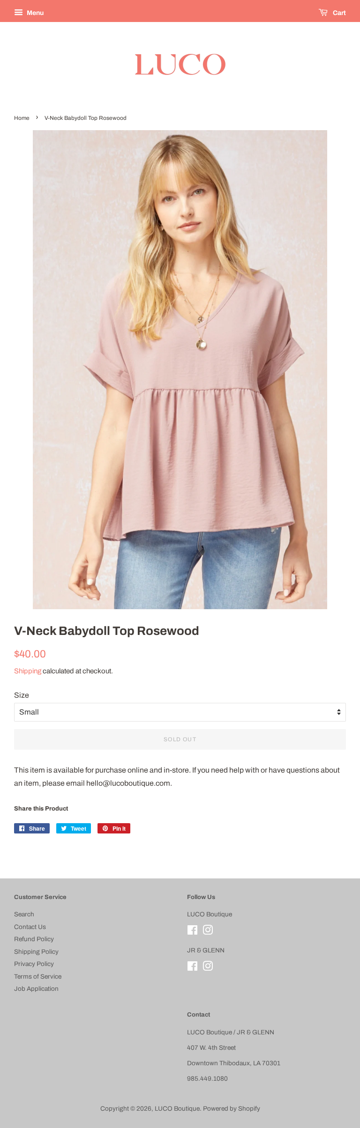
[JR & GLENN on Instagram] (207, 968)
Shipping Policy (36, 951)
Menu (34, 12)
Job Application (36, 988)
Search (24, 914)
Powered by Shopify (231, 1108)
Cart (338, 12)
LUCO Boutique (177, 1108)
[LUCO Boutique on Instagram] (207, 932)
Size (21, 695)
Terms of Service (37, 976)
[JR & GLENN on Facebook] (192, 968)
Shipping (27, 671)
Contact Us (30, 926)
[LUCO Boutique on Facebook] (192, 932)
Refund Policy (34, 939)
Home (22, 118)
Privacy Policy (34, 963)
